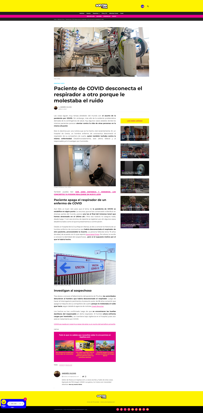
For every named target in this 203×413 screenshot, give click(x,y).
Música (123, 205)
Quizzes (99, 16)
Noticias (82, 13)
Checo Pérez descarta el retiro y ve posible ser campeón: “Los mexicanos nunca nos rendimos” (134, 155)
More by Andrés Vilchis (75, 384)
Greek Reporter (98, 306)
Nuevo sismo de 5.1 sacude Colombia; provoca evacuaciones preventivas (132, 190)
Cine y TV (104, 13)
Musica (89, 13)
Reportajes (91, 16)
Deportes (95, 13)
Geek (121, 13)
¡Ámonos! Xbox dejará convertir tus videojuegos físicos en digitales (132, 172)
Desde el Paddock (126, 151)
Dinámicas (106, 16)
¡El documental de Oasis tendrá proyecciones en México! (131, 225)
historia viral (68, 365)
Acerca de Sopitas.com (107, 402)
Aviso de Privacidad (93, 402)
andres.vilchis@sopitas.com (71, 376)
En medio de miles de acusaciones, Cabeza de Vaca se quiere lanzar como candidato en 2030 (135, 137)
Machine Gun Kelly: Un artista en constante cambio (134, 207)
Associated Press (92, 234)
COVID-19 (62, 365)
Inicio (55, 19)
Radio (114, 16)
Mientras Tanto (113, 13)
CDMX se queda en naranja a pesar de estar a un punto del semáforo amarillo (84, 324)
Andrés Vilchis (66, 107)
